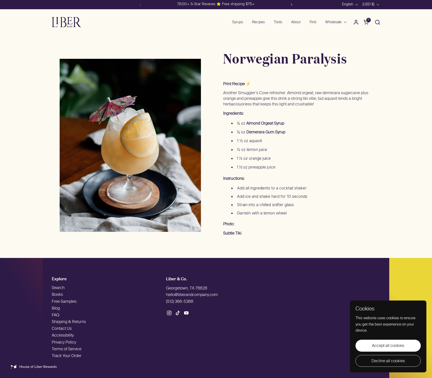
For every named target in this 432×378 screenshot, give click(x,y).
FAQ (55, 315)
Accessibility (63, 335)
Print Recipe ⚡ (237, 84)
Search (58, 288)
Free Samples (64, 301)
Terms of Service (66, 349)
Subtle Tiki (232, 233)
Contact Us (62, 328)
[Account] (356, 22)
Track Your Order (66, 356)
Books (57, 294)
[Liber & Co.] (66, 22)
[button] (377, 22)
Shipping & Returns (69, 322)
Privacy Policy (64, 342)
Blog (56, 308)
